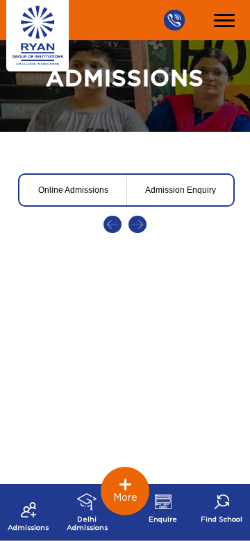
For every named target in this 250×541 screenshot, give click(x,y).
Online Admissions (73, 190)
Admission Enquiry (180, 190)
